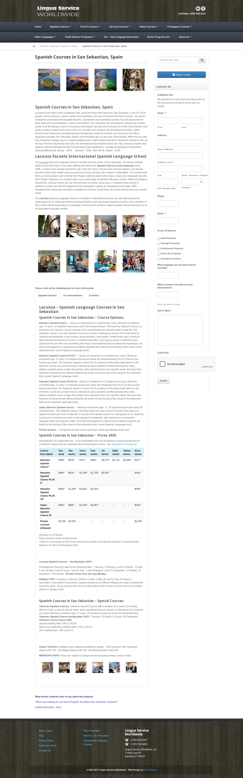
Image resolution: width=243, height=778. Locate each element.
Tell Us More (164, 310)
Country (186, 187)
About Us (184, 37)
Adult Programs (168, 238)
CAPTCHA (163, 353)
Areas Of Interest (166, 230)
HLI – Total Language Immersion (121, 37)
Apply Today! (183, 74)
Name (161, 113)
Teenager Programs (170, 243)
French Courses (89, 26)
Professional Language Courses (95, 742)
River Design (150, 770)
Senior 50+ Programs (171, 253)
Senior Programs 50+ (158, 37)
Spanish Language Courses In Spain (58, 46)
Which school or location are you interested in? (175, 286)
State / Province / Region (192, 175)
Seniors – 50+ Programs (95, 735)
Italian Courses (148, 26)
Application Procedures (124, 444)
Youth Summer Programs (78, 37)
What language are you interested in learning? (176, 266)
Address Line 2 (165, 162)
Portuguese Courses (178, 26)
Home (38, 26)
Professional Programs (172, 248)
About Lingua (46, 730)
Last (183, 127)
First (160, 127)
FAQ (41, 735)
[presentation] (186, 364)
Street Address (165, 149)
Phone (160, 196)
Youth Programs (91, 730)
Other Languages (44, 37)
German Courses (118, 26)
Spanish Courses (59, 26)
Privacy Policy (46, 740)
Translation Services (171, 258)
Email (198, 8)
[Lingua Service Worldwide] (58, 11)
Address (162, 135)
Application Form (47, 745)
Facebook (203, 8)
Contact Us (44, 750)
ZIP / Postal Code (167, 188)
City (160, 175)
